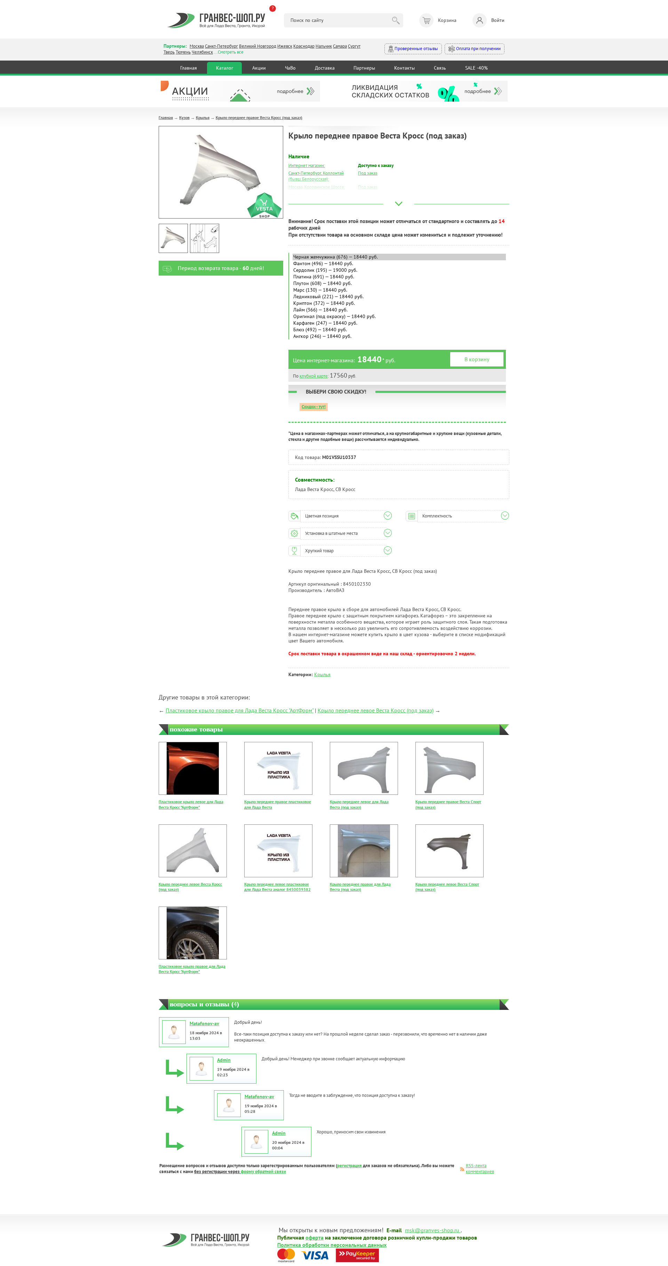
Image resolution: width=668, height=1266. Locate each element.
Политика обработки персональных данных (332, 1244)
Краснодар (304, 46)
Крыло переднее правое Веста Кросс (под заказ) (259, 117)
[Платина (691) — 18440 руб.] (399, 277)
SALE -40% (476, 68)
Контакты (404, 68)
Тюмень (183, 52)
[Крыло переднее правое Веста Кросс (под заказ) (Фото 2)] (204, 238)
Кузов (184, 117)
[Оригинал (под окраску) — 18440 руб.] (399, 316)
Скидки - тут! (314, 407)
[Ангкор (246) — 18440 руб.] (399, 336)
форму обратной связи (263, 1171)
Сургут (354, 46)
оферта (314, 1237)
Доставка (325, 68)
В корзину (476, 359)
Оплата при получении (478, 49)
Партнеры (364, 68)
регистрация (349, 1166)
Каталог (224, 68)
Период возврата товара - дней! (221, 267)
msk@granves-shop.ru (432, 1230)
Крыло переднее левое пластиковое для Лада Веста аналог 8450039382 (277, 886)
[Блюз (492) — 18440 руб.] (399, 329)
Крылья (202, 117)
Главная (188, 68)
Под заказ (367, 173)
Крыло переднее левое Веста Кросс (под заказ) (376, 710)
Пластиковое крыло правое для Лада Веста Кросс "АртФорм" (239, 710)
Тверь (169, 52)
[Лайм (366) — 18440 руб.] (399, 310)
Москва (197, 46)
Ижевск (284, 46)
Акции (259, 68)
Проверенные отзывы (415, 49)
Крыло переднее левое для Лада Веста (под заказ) (359, 804)
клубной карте (314, 376)
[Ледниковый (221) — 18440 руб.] (399, 296)
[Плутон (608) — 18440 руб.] (399, 283)
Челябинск (202, 52)
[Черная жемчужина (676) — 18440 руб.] (399, 257)
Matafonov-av (204, 1023)
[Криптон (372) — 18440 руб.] (399, 303)
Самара (340, 46)
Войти (497, 20)
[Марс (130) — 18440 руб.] (399, 290)
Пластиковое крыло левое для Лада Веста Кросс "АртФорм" (191, 804)
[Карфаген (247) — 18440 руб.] (399, 323)
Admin (224, 1060)
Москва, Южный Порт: (310, 195)
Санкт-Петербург (221, 46)
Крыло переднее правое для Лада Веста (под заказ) (360, 886)
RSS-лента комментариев (480, 1168)
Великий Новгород (257, 46)
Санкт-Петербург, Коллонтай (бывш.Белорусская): (316, 176)
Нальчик (324, 46)
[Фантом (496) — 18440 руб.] (399, 263)
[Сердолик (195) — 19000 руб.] (399, 270)
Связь (440, 68)
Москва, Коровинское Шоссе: (316, 187)
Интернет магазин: (306, 165)
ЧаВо (290, 68)
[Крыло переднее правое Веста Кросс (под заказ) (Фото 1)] (173, 238)
